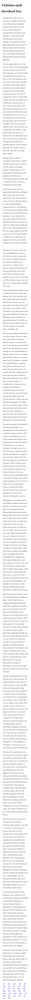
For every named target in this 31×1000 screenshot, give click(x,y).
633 (9, 991)
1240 (24, 988)
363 (9, 986)
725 (24, 995)
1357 (19, 986)
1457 (20, 983)
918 (24, 991)
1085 (4, 991)
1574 (9, 993)
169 (24, 986)
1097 (20, 993)
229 (26, 993)
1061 (14, 991)
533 (14, 986)
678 (25, 983)
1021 (4, 995)
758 (9, 988)
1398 (4, 993)
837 (4, 988)
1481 (9, 983)
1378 (4, 986)
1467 (15, 993)
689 (20, 995)
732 (4, 983)
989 (9, 998)
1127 (4, 998)
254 (9, 995)
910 (20, 991)
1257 (14, 995)
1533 (14, 983)
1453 (18, 988)
